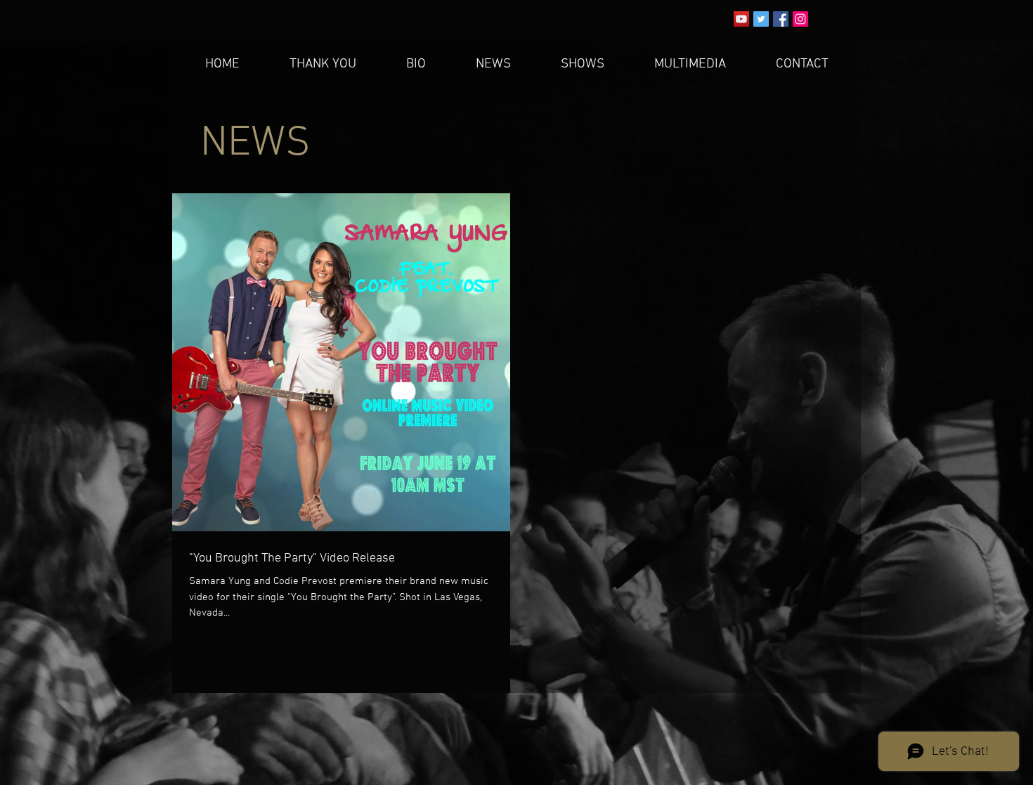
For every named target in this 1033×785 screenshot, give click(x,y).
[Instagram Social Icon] (800, 19)
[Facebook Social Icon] (780, 19)
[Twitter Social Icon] (761, 19)
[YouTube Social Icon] (741, 19)
